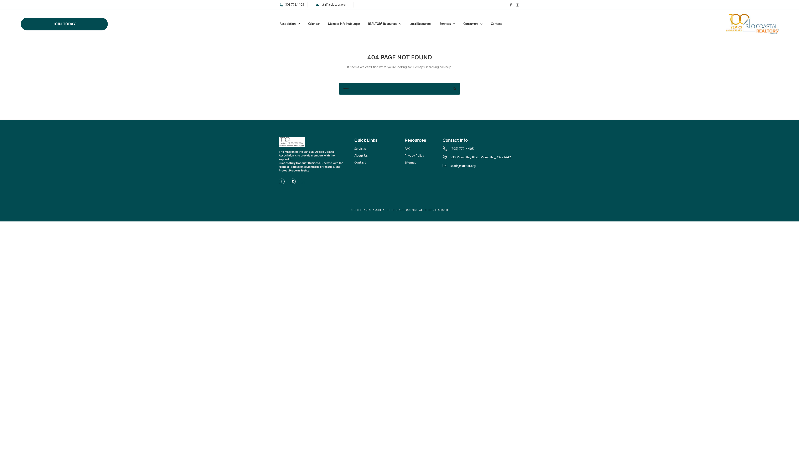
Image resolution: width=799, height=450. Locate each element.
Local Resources (420, 23)
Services (445, 23)
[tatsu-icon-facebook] (511, 4)
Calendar (314, 23)
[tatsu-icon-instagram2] (517, 4)
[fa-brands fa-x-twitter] (303, 181)
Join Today (64, 24)
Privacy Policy (414, 156)
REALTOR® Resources (382, 23)
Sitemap (410, 162)
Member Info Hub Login (344, 23)
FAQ (408, 149)
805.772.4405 (294, 4)
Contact (496, 23)
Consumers (470, 23)
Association (288, 23)
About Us (361, 156)
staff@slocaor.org (333, 4)
